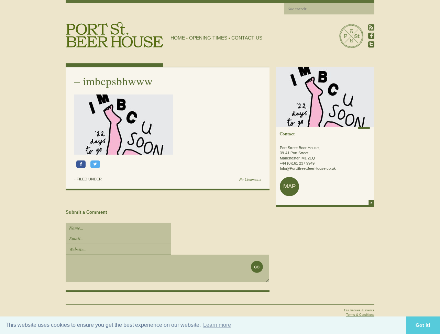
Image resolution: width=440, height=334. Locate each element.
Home (177, 38)
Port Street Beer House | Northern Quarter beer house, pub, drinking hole (114, 35)
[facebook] (371, 36)
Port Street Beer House (351, 36)
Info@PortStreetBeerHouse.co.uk (308, 168)
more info (371, 202)
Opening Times (208, 38)
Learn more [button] (217, 325)
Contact (287, 133)
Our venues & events (359, 310)
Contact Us (246, 38)
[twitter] (371, 44)
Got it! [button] (423, 325)
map (289, 186)
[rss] (371, 27)
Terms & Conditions (360, 314)
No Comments (250, 179)
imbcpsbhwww (118, 80)
